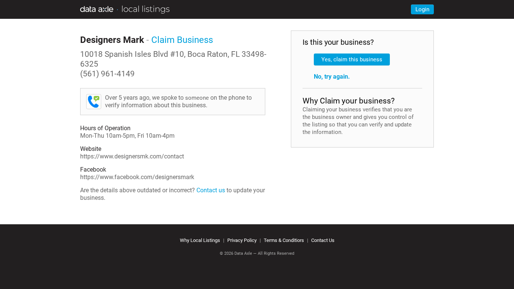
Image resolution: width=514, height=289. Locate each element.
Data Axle (243, 253)
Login (422, 9)
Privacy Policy (242, 240)
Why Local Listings (200, 240)
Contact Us (323, 240)
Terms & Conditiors (284, 240)
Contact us (210, 190)
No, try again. (332, 76)
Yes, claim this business (351, 59)
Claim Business (182, 40)
